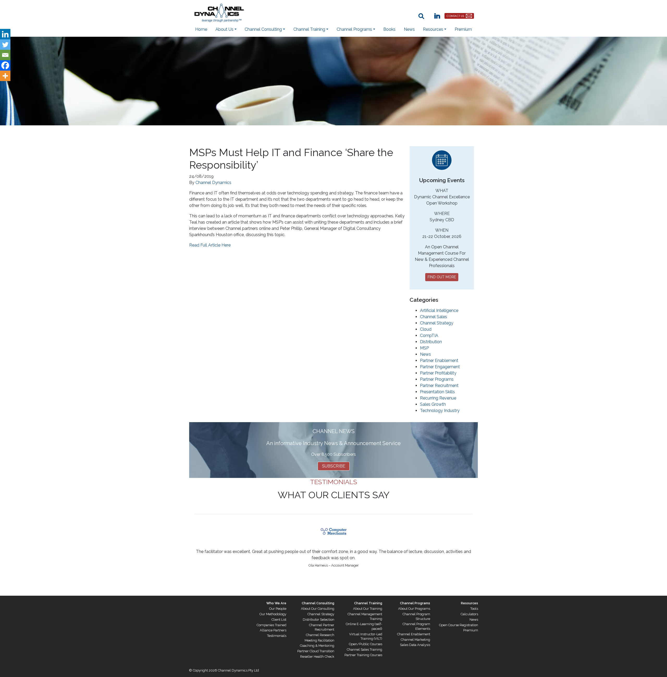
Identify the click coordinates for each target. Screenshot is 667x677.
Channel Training (368, 603)
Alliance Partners (273, 630)
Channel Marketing (415, 640)
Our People (277, 609)
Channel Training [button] (309, 29)
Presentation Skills (437, 391)
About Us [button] (224, 29)
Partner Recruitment (439, 385)
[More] (5, 76)
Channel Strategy (436, 323)
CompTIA (429, 335)
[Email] (5, 55)
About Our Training (367, 609)
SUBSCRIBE (333, 466)
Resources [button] (433, 29)
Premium (463, 29)
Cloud (425, 329)
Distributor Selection (318, 619)
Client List (278, 619)
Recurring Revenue (438, 398)
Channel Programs (415, 603)
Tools (474, 609)
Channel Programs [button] (354, 29)
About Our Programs (414, 609)
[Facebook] (5, 65)
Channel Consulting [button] (263, 29)
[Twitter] (5, 44)
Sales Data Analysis (415, 645)
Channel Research (320, 635)
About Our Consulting (317, 609)
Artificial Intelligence (439, 310)
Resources (469, 603)
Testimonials (276, 636)
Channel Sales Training (364, 649)
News (409, 29)
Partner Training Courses (363, 655)
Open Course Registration (458, 625)
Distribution (431, 341)
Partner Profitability (438, 373)
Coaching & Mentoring (317, 646)
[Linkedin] (5, 34)
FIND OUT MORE (442, 277)
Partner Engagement (440, 366)
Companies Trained (271, 625)
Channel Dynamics (213, 182)
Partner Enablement (439, 360)
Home (201, 29)
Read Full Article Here (210, 245)
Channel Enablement (413, 634)
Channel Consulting (318, 603)
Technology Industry (440, 410)
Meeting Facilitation (319, 640)
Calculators (469, 614)
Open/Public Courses (365, 644)
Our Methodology (273, 614)
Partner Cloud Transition (315, 651)
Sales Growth (433, 404)
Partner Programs (437, 379)
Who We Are (276, 603)
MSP (424, 348)
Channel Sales (433, 316)
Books (389, 29)
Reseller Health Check (317, 656)
